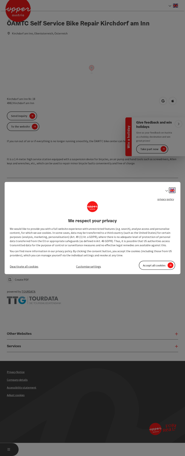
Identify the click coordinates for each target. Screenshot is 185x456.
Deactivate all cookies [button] (24, 267)
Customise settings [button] (88, 267)
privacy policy (165, 199)
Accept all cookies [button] (154, 265)
